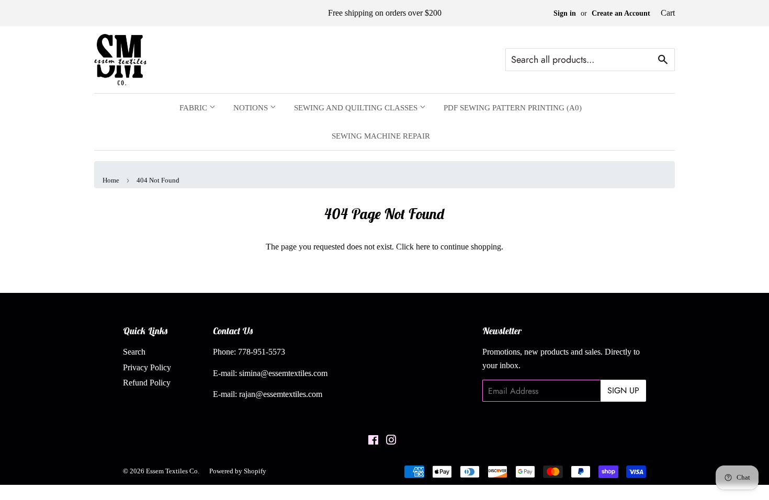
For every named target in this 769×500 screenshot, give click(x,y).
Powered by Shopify (237, 471)
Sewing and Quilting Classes (357, 108)
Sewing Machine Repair (381, 136)
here (423, 246)
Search (134, 351)
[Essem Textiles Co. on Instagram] (391, 441)
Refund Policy (147, 382)
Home (111, 180)
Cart (668, 12)
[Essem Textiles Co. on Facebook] (373, 441)
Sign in (564, 13)
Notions (251, 108)
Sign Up (623, 390)
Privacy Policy (147, 367)
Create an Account (621, 13)
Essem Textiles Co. (172, 471)
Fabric (194, 108)
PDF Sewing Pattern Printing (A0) (513, 108)
